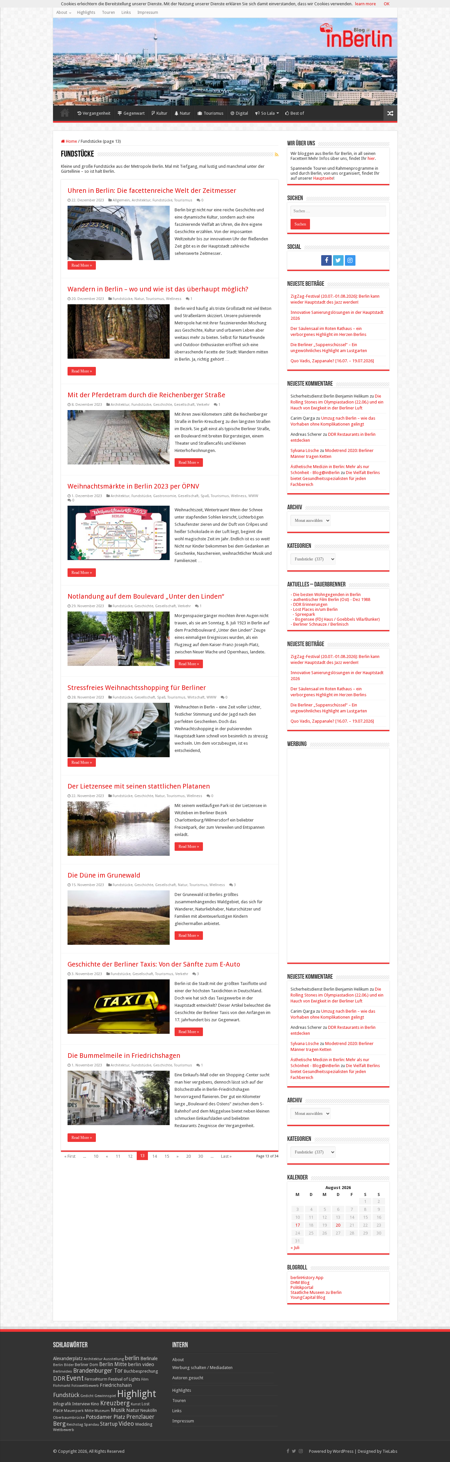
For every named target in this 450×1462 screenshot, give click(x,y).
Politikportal (302, 1287)
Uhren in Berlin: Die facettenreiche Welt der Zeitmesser (152, 190)
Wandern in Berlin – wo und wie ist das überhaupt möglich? (158, 289)
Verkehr (203, 405)
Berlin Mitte (113, 1364)
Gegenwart (134, 113)
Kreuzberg (115, 1403)
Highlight (136, 1393)
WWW (253, 496)
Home (64, 112)
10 (96, 1156)
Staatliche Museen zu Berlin (316, 1292)
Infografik (62, 1404)
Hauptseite (323, 178)
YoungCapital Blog (308, 1297)
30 (200, 1156)
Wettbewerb (63, 1429)
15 (166, 1156)
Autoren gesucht (187, 1377)
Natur (185, 113)
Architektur (141, 200)
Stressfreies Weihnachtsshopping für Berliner (137, 688)
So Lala (268, 113)
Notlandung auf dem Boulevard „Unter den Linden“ (146, 596)
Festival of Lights (124, 1379)
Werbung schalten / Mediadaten (202, 1367)
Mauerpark (74, 1410)
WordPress (343, 1451)
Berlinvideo (62, 1371)
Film (145, 1379)
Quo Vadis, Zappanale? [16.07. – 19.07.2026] (332, 360)
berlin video (141, 1364)
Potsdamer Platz (105, 1417)
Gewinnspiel (105, 1395)
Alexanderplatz (68, 1358)
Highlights (86, 12)
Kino (95, 1403)
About (61, 12)
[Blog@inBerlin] (225, 61)
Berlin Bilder (63, 1365)
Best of (297, 113)
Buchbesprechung (141, 1371)
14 (154, 1156)
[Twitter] (338, 260)
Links (126, 12)
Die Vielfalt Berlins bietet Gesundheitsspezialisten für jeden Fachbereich (335, 478)
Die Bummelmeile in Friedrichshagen (124, 1055)
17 (297, 1225)
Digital (242, 113)
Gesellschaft (184, 405)
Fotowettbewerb (85, 1386)
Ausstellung (113, 1359)
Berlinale (148, 1358)
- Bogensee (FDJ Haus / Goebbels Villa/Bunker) (335, 619)
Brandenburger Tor (98, 1370)
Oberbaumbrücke (69, 1417)
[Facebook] (326, 260)
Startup (109, 1424)
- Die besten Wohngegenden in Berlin (326, 594)
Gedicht (87, 1396)
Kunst (136, 1404)
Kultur (161, 113)
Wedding (144, 1424)
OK (386, 3)
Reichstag (75, 1424)
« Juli (295, 1247)
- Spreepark (303, 614)
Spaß (205, 496)
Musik (118, 1410)
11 (118, 1156)
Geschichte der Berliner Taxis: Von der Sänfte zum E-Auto (154, 964)
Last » (226, 1156)
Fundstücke (162, 200)
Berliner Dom (86, 1364)
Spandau (91, 1424)
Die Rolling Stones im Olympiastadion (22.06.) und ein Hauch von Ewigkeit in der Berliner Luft (337, 402)
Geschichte (162, 405)
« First (69, 1156)
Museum (102, 1411)
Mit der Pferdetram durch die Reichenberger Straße (146, 395)
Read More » (81, 265)
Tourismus (213, 113)
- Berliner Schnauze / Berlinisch (320, 624)
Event (75, 1378)
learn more (365, 3)
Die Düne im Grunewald (104, 875)
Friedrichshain (116, 1385)
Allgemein (121, 200)
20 (188, 1156)
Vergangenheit (96, 113)
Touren (108, 12)
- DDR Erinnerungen (309, 604)
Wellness (174, 299)
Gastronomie (164, 496)
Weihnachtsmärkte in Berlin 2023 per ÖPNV (133, 486)
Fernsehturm (96, 1379)
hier (371, 158)
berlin (132, 1358)
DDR (59, 1378)
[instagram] (350, 260)
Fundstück (66, 1395)
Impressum (147, 12)
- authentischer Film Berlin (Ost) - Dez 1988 (330, 599)
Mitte (89, 1410)
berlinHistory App (307, 1277)
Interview (81, 1403)
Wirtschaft (196, 697)
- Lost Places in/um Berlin (314, 609)
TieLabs (389, 1451)
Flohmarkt (61, 1386)
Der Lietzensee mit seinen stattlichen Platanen (139, 786)
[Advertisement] (338, 850)
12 (130, 1156)
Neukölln (148, 1410)
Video (126, 1423)
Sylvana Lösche (305, 450)
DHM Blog (300, 1282)
